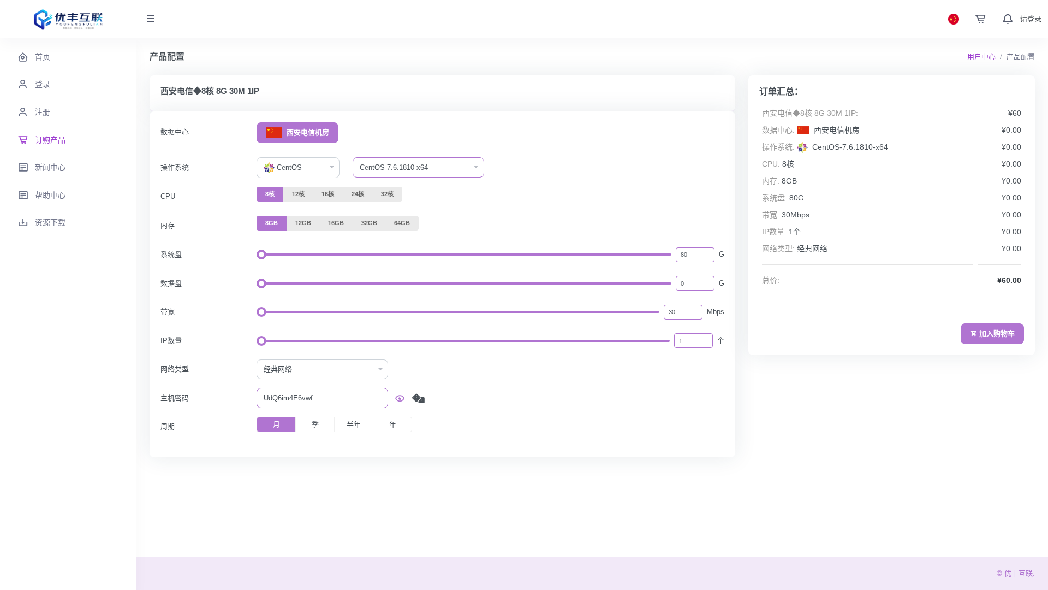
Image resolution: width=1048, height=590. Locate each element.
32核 (387, 194)
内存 (167, 225)
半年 (354, 424)
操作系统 (174, 167)
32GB (369, 223)
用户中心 (981, 56)
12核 (298, 194)
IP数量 (171, 341)
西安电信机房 (306, 132)
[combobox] (298, 167)
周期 (167, 426)
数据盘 (171, 283)
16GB (336, 223)
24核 (358, 194)
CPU (167, 196)
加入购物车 (997, 333)
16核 (327, 194)
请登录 (1030, 19)
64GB (402, 223)
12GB (303, 223)
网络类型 (174, 369)
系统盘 (171, 254)
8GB (271, 223)
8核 (270, 194)
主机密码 (174, 398)
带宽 (167, 312)
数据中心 (174, 132)
